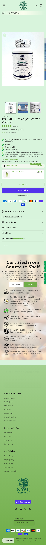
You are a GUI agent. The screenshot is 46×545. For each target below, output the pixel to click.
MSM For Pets (8, 444)
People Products (9, 398)
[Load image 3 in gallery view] (35, 107)
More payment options (23, 195)
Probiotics (7, 409)
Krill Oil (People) (9, 402)
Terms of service (39, 541)
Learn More (16, 284)
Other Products (9, 413)
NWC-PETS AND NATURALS (15, 538)
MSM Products (8, 406)
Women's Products (10, 417)
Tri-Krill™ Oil (8, 440)
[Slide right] (43, 108)
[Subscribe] (39, 385)
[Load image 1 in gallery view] (10, 107)
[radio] (23, 166)
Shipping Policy (9, 460)
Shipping (3, 132)
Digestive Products (10, 421)
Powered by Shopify (27, 538)
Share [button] (5, 245)
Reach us (30, 284)
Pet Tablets (7, 436)
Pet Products (8, 433)
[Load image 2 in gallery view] (23, 107)
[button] (4, 5)
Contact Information (10, 471)
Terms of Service (9, 467)
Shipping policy (21, 541)
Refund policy (30, 541)
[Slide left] (2, 108)
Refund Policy (8, 463)
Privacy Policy (8, 456)
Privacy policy (37, 538)
